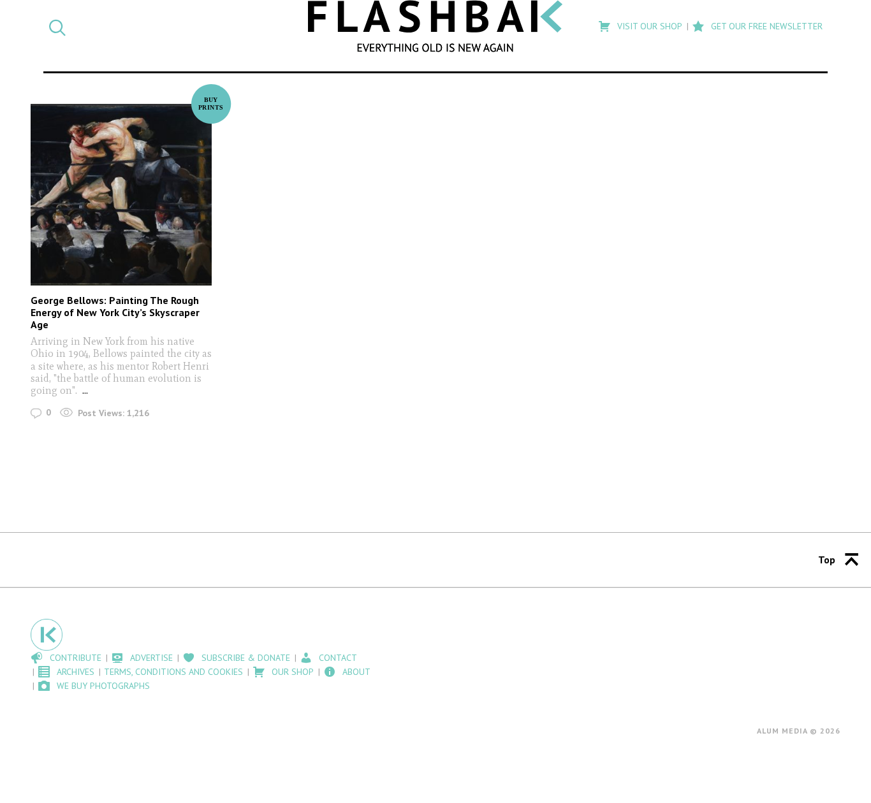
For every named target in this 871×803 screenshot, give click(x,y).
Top (826, 559)
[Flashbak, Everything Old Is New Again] (435, 26)
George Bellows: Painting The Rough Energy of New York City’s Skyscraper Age (115, 312)
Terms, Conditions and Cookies (173, 671)
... (85, 390)
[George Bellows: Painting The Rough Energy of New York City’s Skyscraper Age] (121, 194)
